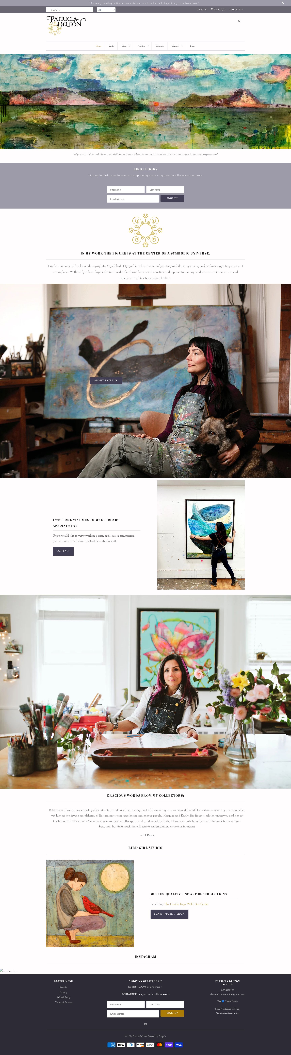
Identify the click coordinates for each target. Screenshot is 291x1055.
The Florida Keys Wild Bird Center (186, 904)
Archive (142, 46)
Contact (63, 551)
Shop (124, 46)
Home (98, 46)
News (192, 46)
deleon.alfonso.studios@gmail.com (228, 994)
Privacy (63, 992)
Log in (202, 10)
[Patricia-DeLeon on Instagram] (239, 21)
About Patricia (106, 380)
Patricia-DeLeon (140, 1036)
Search (63, 987)
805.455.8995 (227, 990)
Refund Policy (63, 997)
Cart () (220, 10)
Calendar (160, 46)
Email (228, 1009)
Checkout (236, 10)
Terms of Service (63, 1002)
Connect (176, 46)
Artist (111, 46)
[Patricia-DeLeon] (66, 27)
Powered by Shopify (157, 1036)
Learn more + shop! (169, 914)
